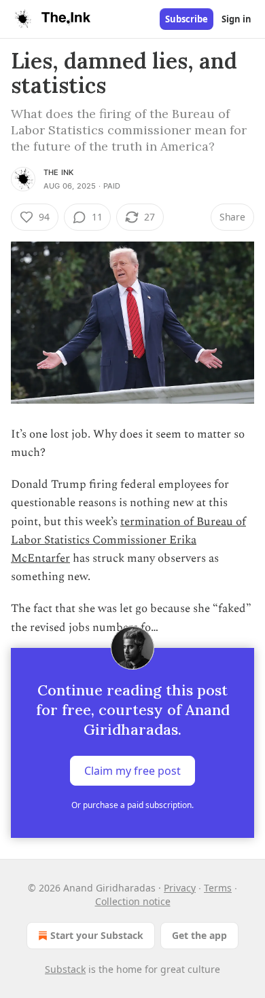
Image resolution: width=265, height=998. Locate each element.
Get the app (199, 935)
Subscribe (186, 19)
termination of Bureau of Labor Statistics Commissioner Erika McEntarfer (128, 540)
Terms (218, 887)
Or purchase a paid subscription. (132, 805)
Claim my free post (132, 770)
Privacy (180, 887)
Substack (65, 969)
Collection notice (133, 901)
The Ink (58, 172)
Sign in (236, 19)
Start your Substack (96, 935)
